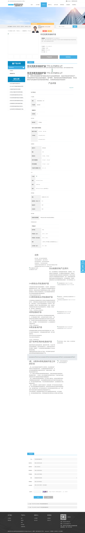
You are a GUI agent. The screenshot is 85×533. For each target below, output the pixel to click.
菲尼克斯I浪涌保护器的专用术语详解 (17, 106)
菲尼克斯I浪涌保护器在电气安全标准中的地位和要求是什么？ (17, 94)
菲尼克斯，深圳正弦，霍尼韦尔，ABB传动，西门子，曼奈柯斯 (24, 26)
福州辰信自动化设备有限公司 (17, 1)
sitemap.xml (47, 531)
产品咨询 (49, 57)
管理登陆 (51, 531)
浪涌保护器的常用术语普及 (15, 89)
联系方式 (49, 520)
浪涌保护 (11, 70)
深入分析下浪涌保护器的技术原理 (16, 86)
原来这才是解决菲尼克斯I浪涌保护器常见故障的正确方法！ (17, 92)
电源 (22, 522)
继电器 (22, 520)
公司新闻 (35, 518)
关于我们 (38, 4)
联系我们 (74, 4)
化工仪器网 (60, 531)
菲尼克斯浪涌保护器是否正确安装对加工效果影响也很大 (17, 97)
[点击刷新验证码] (45, 492)
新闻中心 (50, 4)
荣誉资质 (62, 4)
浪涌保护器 (24, 30)
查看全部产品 (12, 73)
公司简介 (9, 518)
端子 (22, 518)
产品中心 (44, 4)
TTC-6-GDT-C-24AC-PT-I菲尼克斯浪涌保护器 (40, 507)
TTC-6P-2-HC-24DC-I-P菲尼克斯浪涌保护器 (40, 503)
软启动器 (22, 524)
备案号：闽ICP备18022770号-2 (38, 531)
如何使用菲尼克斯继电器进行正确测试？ (17, 109)
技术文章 (56, 4)
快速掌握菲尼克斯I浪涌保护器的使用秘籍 (17, 103)
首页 (32, 4)
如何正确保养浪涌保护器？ (15, 83)
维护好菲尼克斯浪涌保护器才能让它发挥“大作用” (17, 100)
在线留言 (68, 4)
